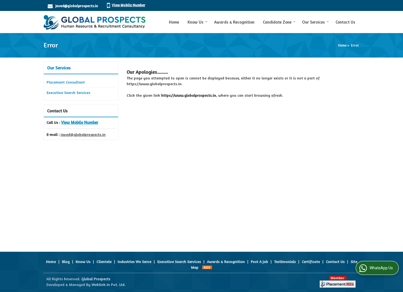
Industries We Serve (134, 261)
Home (174, 22)
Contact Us (345, 22)
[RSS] (207, 267)
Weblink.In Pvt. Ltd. (109, 284)
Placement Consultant (66, 82)
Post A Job (259, 261)
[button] (128, 5)
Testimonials (285, 261)
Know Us (195, 22)
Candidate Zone (277, 22)
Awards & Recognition (234, 22)
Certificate (311, 261)
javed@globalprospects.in (76, 6)
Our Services (313, 22)
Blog (66, 261)
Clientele (104, 261)
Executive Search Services (68, 92)
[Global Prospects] (95, 22)
